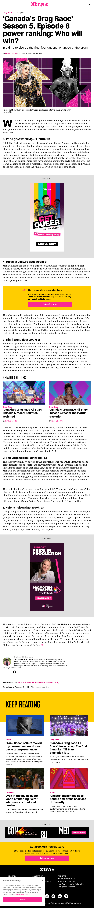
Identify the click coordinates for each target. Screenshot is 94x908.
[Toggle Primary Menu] (4, 4)
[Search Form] (89, 4)
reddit (60, 896)
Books (52, 792)
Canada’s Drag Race (44, 120)
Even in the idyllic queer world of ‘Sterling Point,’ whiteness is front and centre (22, 800)
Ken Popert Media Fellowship (71, 884)
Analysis (49, 682)
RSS (66, 896)
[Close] (42, 880)
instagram (47, 896)
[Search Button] (89, 4)
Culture (30, 682)
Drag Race (7, 13)
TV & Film (22, 682)
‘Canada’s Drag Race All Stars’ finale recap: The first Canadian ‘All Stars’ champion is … (68, 748)
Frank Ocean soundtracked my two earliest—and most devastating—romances (24, 746)
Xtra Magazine (39, 4)
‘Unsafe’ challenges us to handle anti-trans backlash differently (68, 799)
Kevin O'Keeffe (11, 53)
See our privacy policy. (21, 894)
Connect (62, 876)
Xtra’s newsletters (66, 879)
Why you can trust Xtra (40, 687)
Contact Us (37, 876)
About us (12, 876)
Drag (57, 682)
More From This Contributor (23, 657)
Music (8, 740)
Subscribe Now (50, 304)
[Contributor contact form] (15, 672)
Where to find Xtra (66, 881)
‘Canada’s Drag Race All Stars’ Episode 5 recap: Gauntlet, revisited (23, 413)
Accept (22, 899)
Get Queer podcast (66, 887)
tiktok (53, 896)
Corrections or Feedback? (13, 687)
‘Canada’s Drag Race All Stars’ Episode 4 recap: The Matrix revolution (68, 413)
